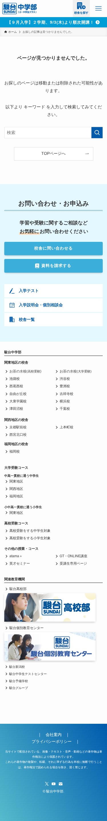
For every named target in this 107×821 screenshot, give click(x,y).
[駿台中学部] (19, 8)
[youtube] (53, 783)
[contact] (60, 783)
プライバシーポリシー (52, 741)
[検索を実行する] (97, 132)
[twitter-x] (46, 783)
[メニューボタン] (98, 8)
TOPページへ (53, 153)
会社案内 (56, 735)
